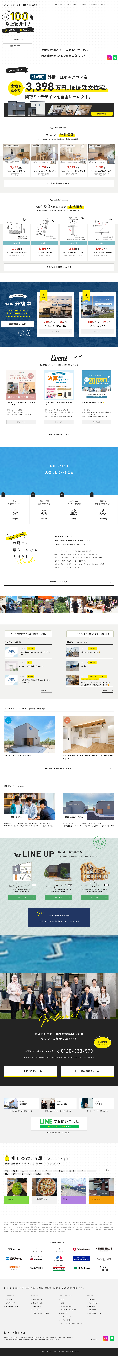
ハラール (92, 1171)
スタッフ (103, 4)
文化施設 (38, 1174)
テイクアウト (35, 1171)
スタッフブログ (66, 1316)
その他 (47, 1174)
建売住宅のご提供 (12, 1306)
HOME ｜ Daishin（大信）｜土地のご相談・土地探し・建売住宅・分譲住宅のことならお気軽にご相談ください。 (46, 1288)
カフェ (23, 1171)
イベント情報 (65, 1320)
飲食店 (15, 1171)
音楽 (6, 1171)
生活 (28, 1174)
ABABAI (72, 1351)
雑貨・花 (71, 1171)
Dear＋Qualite (38, 1303)
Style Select (83, 4)
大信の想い (58, 4)
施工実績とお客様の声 (68, 1310)
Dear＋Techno (38, 1310)
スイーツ (47, 1171)
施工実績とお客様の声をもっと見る (59, 768)
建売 (74, 4)
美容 (6, 1174)
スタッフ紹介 (93, 1303)
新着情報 (64, 1313)
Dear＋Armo (37, 1306)
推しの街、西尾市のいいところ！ (72, 1323)
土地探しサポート (12, 1303)
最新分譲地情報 (66, 1306)
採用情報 (92, 1306)
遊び (14, 1174)
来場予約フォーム (95, 1313)
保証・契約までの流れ (41, 1313)
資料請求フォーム (95, 1310)
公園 (21, 1174)
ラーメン (81, 1171)
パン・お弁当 (59, 1171)
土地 (67, 4)
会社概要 (94, 4)
